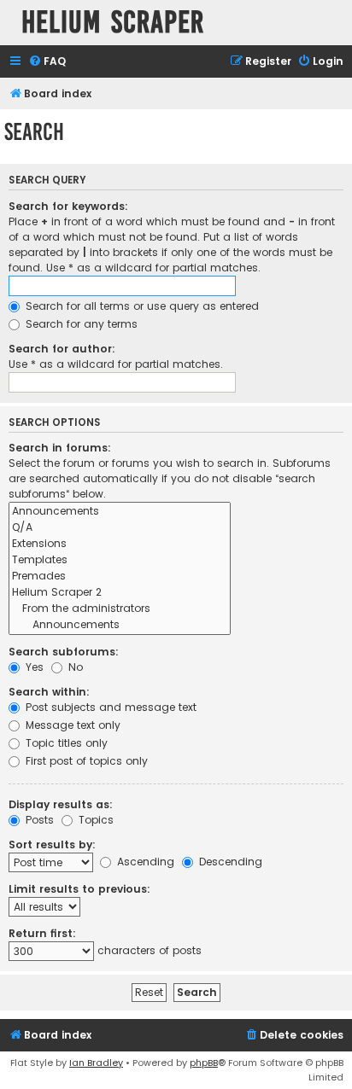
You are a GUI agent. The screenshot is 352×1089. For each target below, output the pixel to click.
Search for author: (62, 348)
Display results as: (61, 804)
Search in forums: (60, 447)
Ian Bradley (96, 1062)
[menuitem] (47, 61)
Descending (229, 861)
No (74, 667)
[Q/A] (119, 528)
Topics (94, 819)
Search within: (49, 691)
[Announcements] (119, 512)
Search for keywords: (68, 206)
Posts (38, 819)
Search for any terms (80, 324)
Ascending (144, 861)
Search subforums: (64, 651)
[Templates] (119, 560)
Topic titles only (65, 743)
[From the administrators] (119, 609)
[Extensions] (119, 544)
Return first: (42, 933)
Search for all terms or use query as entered (140, 306)
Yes (33, 667)
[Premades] (119, 576)
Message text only (71, 725)
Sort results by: (52, 844)
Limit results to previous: (79, 889)
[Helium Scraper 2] (119, 593)
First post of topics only (85, 761)
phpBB (204, 1062)
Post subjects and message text (109, 707)
